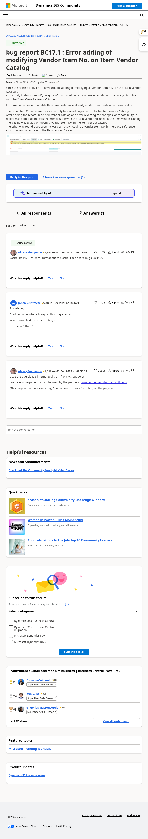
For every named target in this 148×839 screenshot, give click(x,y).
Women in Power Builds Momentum (55, 520)
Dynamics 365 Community (58, 5)
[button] (127, 6)
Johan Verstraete (47, 82)
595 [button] (56, 680)
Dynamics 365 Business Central (34, 621)
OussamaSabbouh (38, 680)
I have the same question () (64, 177)
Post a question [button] (126, 6)
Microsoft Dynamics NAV (29, 635)
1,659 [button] (48, 252)
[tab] (35, 215)
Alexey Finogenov (30, 252)
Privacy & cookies (92, 815)
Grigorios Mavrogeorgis (42, 707)
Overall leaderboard (116, 721)
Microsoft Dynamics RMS (30, 642)
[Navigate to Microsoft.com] (16, 5)
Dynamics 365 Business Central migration (34, 629)
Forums (40, 25)
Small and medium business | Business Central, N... (73, 25)
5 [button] (58, 82)
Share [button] (49, 75)
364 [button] (44, 693)
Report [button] (64, 75)
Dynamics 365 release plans (27, 775)
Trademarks (133, 815)
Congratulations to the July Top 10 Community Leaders (70, 540)
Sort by (11, 225)
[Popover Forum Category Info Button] (67, 604)
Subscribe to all (74, 652)
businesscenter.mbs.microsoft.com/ (104, 382)
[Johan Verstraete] (13, 303)
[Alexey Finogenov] (13, 253)
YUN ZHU (32, 694)
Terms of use (114, 815)
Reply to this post (22, 177)
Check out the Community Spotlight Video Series (41, 470)
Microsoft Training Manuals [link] (30, 749)
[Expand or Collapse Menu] (5, 15)
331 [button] (63, 707)
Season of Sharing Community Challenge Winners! (66, 500)
